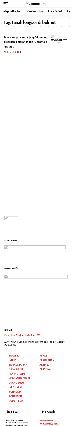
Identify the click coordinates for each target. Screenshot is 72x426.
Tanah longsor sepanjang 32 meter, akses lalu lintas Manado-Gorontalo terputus (25, 41)
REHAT (43, 355)
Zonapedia (15, 396)
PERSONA (45, 369)
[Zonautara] (36, 3)
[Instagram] (29, 240)
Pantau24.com (46, 420)
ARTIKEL (44, 364)
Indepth (14, 360)
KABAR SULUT (57, 40)
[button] (6, 3)
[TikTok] (33, 240)
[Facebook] (19, 240)
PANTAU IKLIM (17, 373)
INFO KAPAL (15, 387)
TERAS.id (14, 355)
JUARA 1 (8, 330)
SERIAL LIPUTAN (18, 364)
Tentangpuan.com (48, 424)
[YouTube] (24, 240)
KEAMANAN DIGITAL (20, 378)
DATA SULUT (16, 369)
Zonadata (15, 391)
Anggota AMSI (11, 268)
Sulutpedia (16, 400)
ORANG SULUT (17, 382)
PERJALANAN (46, 360)
